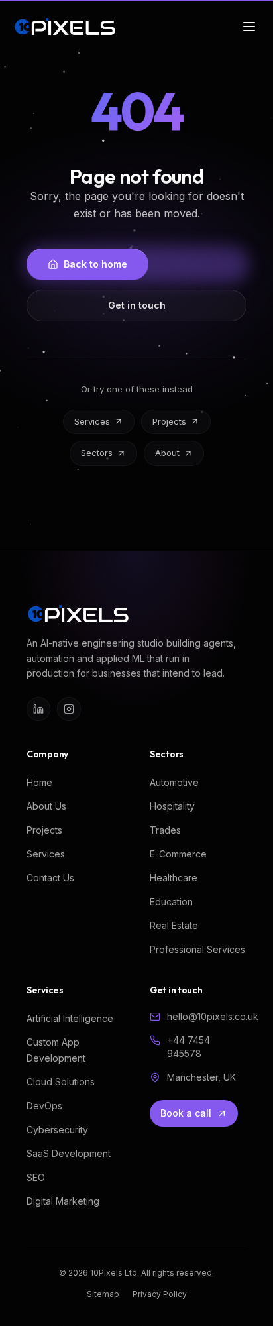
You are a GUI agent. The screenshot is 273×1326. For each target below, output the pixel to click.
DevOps (44, 1105)
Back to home (95, 264)
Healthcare (173, 877)
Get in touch (137, 305)
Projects (169, 421)
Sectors (97, 452)
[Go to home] (65, 26)
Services (92, 421)
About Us (46, 806)
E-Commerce (178, 853)
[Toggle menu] (249, 26)
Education (171, 901)
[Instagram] (69, 709)
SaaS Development (69, 1153)
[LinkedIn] (38, 709)
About (167, 452)
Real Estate (174, 925)
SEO (36, 1177)
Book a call (185, 1113)
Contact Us (50, 877)
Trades (165, 830)
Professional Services (197, 949)
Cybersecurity (57, 1129)
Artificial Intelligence (70, 1018)
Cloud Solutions (61, 1081)
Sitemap (103, 1294)
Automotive (174, 782)
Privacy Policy (160, 1294)
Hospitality (172, 806)
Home (39, 782)
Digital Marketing (63, 1201)
